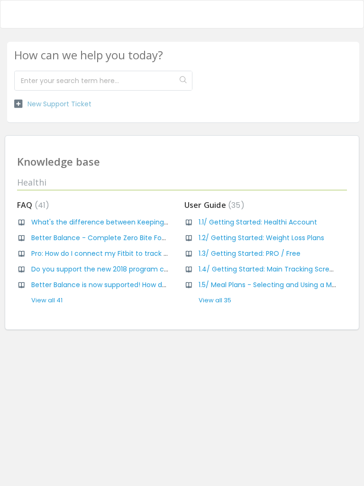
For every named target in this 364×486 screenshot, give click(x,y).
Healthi (31, 182)
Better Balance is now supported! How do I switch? (114, 285)
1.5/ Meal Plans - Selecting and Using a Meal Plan (278, 285)
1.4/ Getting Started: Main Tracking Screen (268, 269)
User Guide (212, 205)
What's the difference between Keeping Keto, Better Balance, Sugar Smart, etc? (163, 222)
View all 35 (215, 300)
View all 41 (47, 300)
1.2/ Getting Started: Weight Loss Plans (261, 238)
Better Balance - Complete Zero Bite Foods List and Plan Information (144, 238)
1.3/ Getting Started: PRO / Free (249, 253)
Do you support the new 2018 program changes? (111, 269)
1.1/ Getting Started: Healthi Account (258, 222)
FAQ (31, 205)
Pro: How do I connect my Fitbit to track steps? (108, 253)
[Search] (183, 80)
